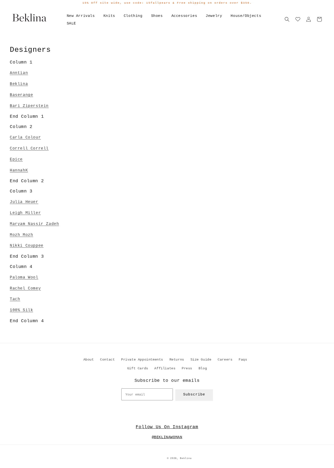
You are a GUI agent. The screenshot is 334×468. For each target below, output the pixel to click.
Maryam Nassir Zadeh (34, 224)
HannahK (19, 170)
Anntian (19, 73)
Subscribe (194, 395)
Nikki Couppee (27, 246)
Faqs (243, 360)
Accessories (184, 16)
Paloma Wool (24, 277)
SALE (71, 23)
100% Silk (21, 310)
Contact (107, 360)
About (88, 360)
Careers (225, 360)
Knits (109, 16)
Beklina (19, 84)
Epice (16, 159)
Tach (15, 299)
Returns (176, 360)
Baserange (21, 95)
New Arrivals (81, 16)
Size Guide (201, 360)
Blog (203, 368)
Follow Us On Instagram (167, 427)
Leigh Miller (25, 213)
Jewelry (214, 16)
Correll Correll (29, 148)
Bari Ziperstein (29, 106)
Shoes (157, 16)
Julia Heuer (24, 202)
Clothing (133, 16)
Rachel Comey (25, 288)
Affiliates (164, 368)
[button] (287, 19)
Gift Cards (137, 368)
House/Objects (246, 16)
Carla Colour (25, 137)
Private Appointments (142, 360)
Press (187, 368)
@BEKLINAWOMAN (167, 437)
